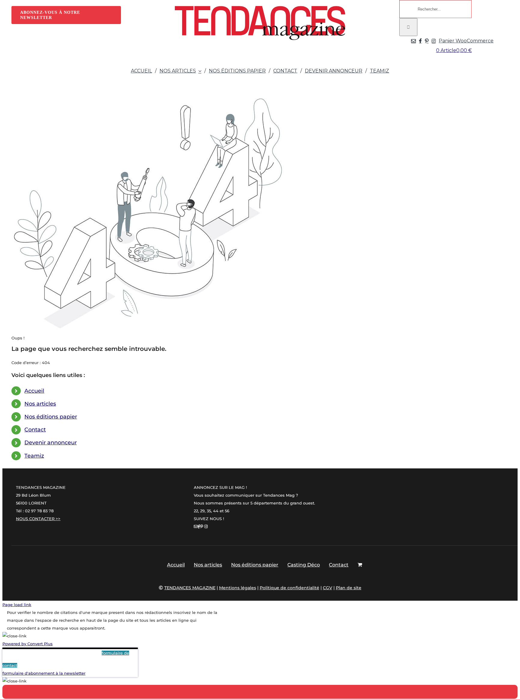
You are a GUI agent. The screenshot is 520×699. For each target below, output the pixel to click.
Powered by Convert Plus (27, 643)
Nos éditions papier (50, 416)
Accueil (34, 391)
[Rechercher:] (435, 9)
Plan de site (348, 587)
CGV (327, 587)
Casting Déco (303, 565)
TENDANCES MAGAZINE (189, 587)
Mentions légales (237, 587)
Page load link (16, 604)
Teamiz (34, 455)
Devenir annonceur (50, 442)
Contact (35, 429)
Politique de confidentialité (289, 587)
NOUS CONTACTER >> (38, 518)
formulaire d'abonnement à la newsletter (43, 673)
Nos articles (40, 403)
